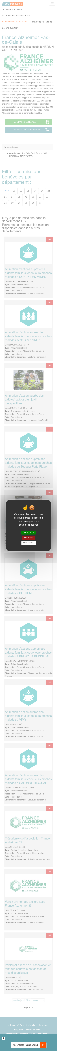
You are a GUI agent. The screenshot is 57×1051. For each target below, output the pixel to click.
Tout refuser (28, 538)
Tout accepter (28, 532)
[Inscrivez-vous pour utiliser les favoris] (3, 1038)
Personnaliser (28, 543)
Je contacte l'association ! (25, 1045)
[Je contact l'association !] (43, 1045)
